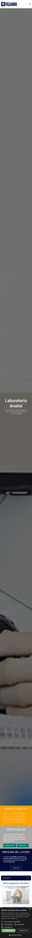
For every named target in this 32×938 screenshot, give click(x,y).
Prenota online (10, 845)
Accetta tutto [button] (8, 930)
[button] (16, 935)
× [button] (30, 909)
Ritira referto (22, 845)
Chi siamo (6, 878)
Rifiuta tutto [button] (23, 930)
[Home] (9, 4)
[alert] (16, 922)
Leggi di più (16, 868)
